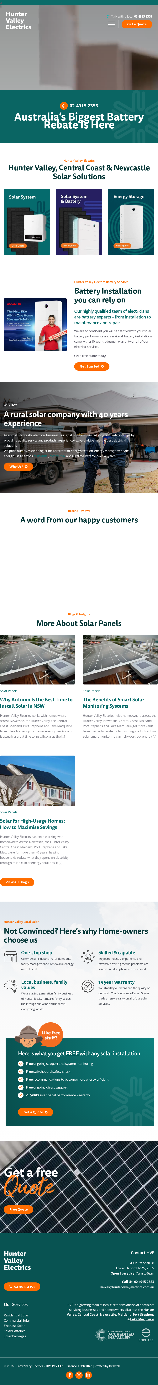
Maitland (124, 1314)
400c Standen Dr (142, 1263)
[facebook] (69, 1375)
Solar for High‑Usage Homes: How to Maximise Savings (32, 824)
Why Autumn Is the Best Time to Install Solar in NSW (36, 703)
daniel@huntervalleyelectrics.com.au (127, 1287)
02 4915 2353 (144, 1282)
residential (41, 456)
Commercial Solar (17, 1320)
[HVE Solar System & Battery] (79, 190)
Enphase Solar (14, 1325)
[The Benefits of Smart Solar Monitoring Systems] (120, 637)
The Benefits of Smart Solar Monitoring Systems (113, 703)
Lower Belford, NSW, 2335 (135, 1268)
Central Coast (88, 1314)
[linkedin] (88, 1375)
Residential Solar (16, 1315)
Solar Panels (8, 691)
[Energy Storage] (131, 190)
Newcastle (108, 1314)
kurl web (114, 1366)
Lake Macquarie (142, 1319)
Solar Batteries (14, 1331)
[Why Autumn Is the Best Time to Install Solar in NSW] (37, 637)
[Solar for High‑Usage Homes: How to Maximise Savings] (37, 758)
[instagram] (79, 1375)
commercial (57, 456)
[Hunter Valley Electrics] (18, 13)
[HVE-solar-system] (27, 190)
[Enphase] (146, 1330)
